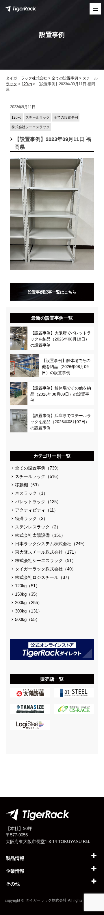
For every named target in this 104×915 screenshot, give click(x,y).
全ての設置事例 (66, 117)
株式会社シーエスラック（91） (45, 560)
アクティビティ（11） (36, 510)
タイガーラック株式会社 (46, 900)
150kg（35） (27, 594)
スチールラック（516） (38, 476)
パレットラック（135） (38, 501)
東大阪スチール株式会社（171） (46, 552)
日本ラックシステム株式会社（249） (51, 543)
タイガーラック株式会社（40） (45, 568)
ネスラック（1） (31, 493)
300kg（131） (28, 610)
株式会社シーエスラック (31, 127)
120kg (16, 117)
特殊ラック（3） (31, 518)
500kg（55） (27, 619)
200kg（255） (28, 602)
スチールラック (37, 117)
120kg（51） (27, 585)
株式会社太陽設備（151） (40, 535)
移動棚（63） (28, 484)
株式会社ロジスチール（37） (43, 577)
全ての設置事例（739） (38, 467)
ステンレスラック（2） (38, 526)
